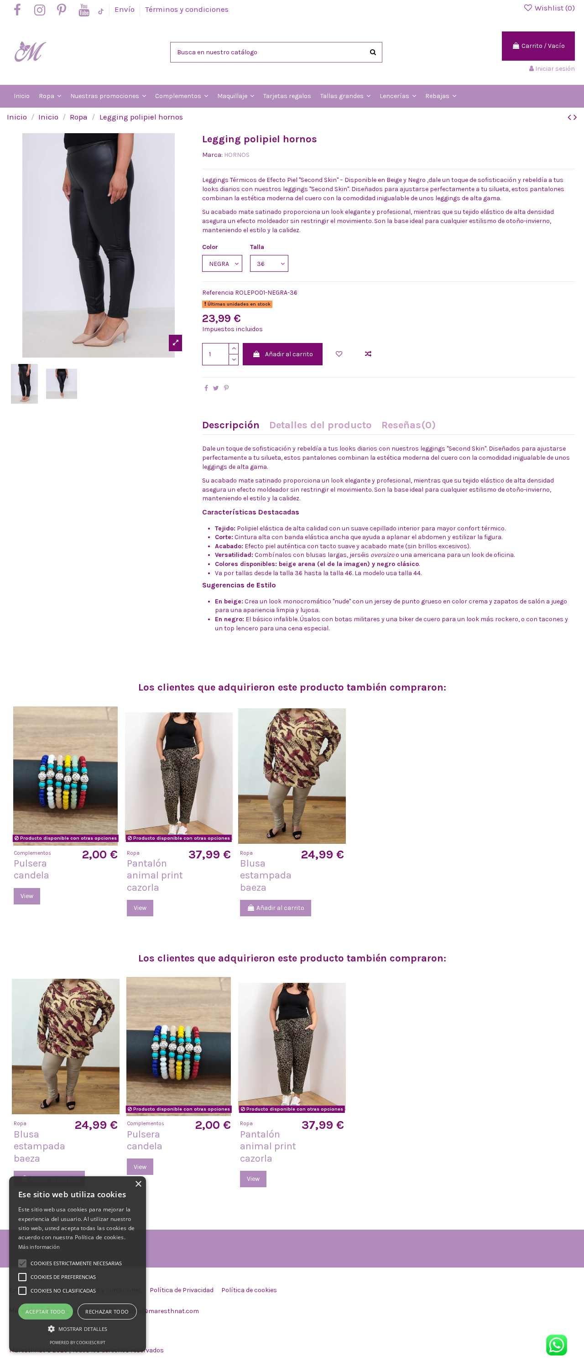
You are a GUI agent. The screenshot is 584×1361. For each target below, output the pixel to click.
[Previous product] (571, 117)
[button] (77, 1329)
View (27, 896)
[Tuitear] (216, 388)
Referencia (218, 292)
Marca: (212, 155)
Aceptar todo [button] (45, 1311)
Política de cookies (249, 1290)
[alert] (77, 1264)
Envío (125, 9)
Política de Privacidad (182, 1290)
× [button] (138, 1184)
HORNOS (237, 155)
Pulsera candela (31, 869)
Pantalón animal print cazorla (155, 875)
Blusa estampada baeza (266, 875)
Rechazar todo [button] (107, 1311)
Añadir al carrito (289, 354)
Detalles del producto (320, 426)
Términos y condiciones (187, 9)
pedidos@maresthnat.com (159, 1311)
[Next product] (575, 117)
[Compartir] (206, 388)
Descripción (231, 426)
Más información (39, 1246)
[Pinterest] (226, 388)
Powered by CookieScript (77, 1342)
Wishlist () (554, 7)
